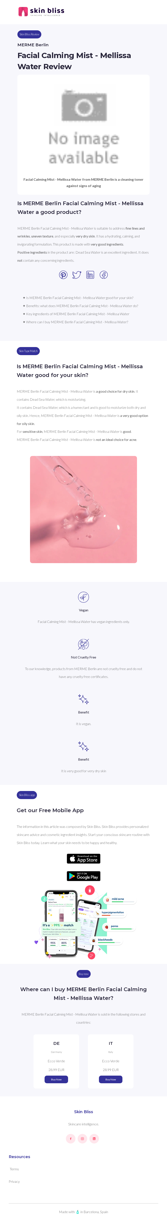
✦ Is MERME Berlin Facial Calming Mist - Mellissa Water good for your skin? (78, 298)
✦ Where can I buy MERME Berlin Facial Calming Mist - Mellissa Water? (75, 322)
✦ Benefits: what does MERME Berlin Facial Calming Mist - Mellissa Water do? (80, 306)
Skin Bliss (83, 1111)
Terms (14, 1169)
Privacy (14, 1181)
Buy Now (56, 1079)
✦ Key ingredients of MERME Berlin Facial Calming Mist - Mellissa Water (76, 314)
